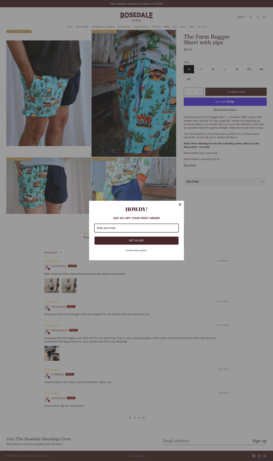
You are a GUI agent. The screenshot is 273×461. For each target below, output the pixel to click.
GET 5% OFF (136, 240)
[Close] (180, 204)
